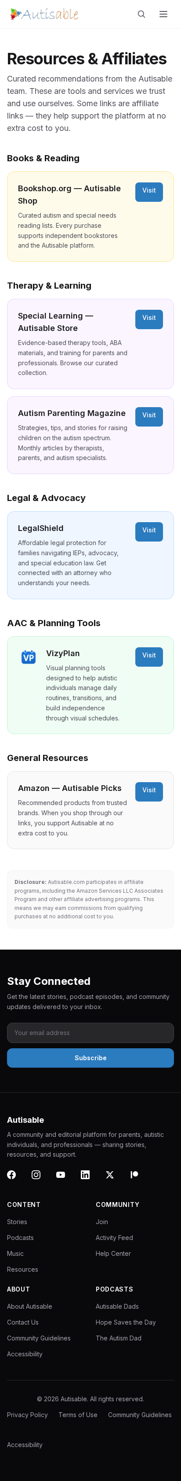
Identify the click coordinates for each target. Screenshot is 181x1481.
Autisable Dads (117, 1306)
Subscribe (91, 1058)
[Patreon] (139, 1180)
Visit (149, 190)
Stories (17, 1221)
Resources (22, 1269)
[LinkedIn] (90, 1180)
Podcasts (20, 1237)
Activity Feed (114, 1237)
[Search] (143, 14)
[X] (115, 1180)
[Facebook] (16, 1180)
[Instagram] (41, 1180)
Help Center (113, 1253)
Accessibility (25, 1354)
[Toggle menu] (164, 14)
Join (102, 1221)
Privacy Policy (27, 1414)
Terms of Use (78, 1414)
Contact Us (23, 1322)
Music (15, 1253)
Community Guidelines (39, 1338)
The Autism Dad (118, 1338)
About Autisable (29, 1306)
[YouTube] (66, 1180)
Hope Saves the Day (126, 1322)
